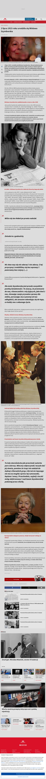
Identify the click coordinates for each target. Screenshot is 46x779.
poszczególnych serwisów (35, 767)
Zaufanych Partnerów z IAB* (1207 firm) (17, 761)
